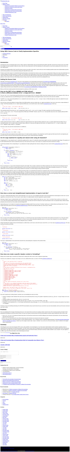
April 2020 (5, 429)
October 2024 (5, 410)
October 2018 (5, 439)
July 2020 (4, 427)
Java (3, 56)
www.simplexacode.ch (7, 374)
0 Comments (5, 57)
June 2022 (5, 422)
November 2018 (6, 438)
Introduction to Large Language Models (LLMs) (12, 383)
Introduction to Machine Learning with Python (13, 29)
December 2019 (6, 430)
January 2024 (5, 413)
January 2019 (5, 435)
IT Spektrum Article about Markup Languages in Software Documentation (17, 384)
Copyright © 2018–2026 (5, 450)
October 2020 (5, 426)
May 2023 (4, 417)
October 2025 (5, 409)
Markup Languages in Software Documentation (12, 381)
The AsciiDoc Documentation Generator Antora (12, 379)
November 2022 (6, 421)
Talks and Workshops (7, 37)
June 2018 (5, 444)
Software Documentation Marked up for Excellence (14, 28)
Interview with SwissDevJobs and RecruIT (11, 380)
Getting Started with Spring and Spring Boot (13, 33)
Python (4, 403)
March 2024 (5, 412)
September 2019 (6, 431)
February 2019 (5, 434)
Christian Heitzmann (7, 53)
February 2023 (5, 418)
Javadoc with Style (5, 344)
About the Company (6, 41)
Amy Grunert (5, 393)
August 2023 (5, 416)
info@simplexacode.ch (7, 372)
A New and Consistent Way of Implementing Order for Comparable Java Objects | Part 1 (22, 340)
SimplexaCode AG (13, 450)
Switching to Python (9, 31)
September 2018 (6, 440)
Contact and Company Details (8, 448)
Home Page (5, 25)
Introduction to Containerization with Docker (13, 32)
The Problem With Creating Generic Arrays (20, 394)
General (4, 400)
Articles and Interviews (7, 38)
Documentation (6, 399)
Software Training (6, 27)
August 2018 (5, 442)
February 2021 (5, 425)
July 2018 (4, 443)
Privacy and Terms (6, 447)
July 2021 (4, 423)
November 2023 (6, 414)
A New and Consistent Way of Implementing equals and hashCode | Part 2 (18, 335)
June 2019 (5, 433)
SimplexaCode (5, 404)
